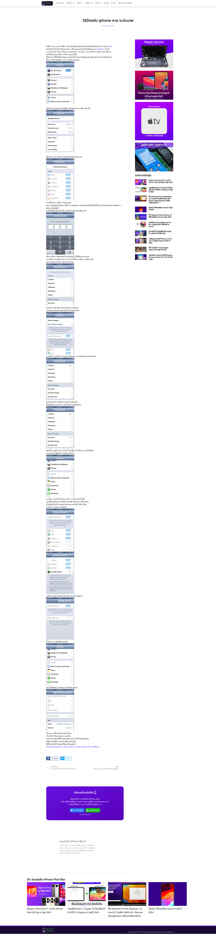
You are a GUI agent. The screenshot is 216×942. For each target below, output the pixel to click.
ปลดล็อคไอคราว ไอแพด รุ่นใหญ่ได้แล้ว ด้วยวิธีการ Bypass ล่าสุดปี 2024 (161, 190)
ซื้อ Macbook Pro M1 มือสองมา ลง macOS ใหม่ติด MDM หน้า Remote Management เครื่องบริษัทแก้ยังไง (160, 200)
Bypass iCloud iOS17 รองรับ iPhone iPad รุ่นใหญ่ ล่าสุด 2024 (161, 181)
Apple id (101, 49)
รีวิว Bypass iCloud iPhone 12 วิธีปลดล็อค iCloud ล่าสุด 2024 (160, 216)
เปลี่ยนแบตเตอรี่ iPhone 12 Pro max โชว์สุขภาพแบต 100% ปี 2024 (160, 241)
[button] (60, 3)
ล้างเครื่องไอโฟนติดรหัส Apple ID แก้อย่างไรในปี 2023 (160, 232)
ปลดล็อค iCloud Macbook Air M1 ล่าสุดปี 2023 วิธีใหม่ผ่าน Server (160, 224)
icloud (109, 46)
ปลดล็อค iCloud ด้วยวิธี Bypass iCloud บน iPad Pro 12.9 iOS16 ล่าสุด (161, 257)
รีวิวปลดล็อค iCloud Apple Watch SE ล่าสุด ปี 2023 (158, 249)
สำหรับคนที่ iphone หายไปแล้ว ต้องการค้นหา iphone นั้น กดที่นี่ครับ (72, 747)
